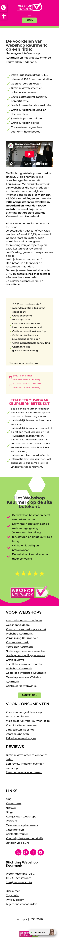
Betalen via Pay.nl (17, 842)
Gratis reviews (15, 659)
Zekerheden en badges (21, 738)
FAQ (8, 799)
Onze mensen (15, 829)
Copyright (12, 895)
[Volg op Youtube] (41, 852)
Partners (11, 821)
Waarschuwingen (17, 716)
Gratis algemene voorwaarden (25, 651)
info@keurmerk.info (19, 882)
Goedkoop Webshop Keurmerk (26, 672)
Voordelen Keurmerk (19, 646)
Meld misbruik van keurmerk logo (28, 720)
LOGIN (29, 20)
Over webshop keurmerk (22, 825)
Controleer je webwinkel (21, 686)
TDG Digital (21, 919)
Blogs (9, 812)
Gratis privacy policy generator (25, 655)
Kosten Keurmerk (17, 642)
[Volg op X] (18, 852)
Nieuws (11, 807)
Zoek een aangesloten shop (24, 712)
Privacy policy (15, 899)
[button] (3, 16)
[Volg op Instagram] (26, 852)
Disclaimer (13, 891)
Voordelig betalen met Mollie (24, 838)
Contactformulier (17, 834)
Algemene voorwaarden (21, 904)
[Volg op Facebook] (33, 852)
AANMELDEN (29, 695)
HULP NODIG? (40, 932)
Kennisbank (13, 803)
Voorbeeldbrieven (17, 734)
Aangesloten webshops (21, 816)
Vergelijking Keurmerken (22, 638)
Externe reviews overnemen (24, 772)
